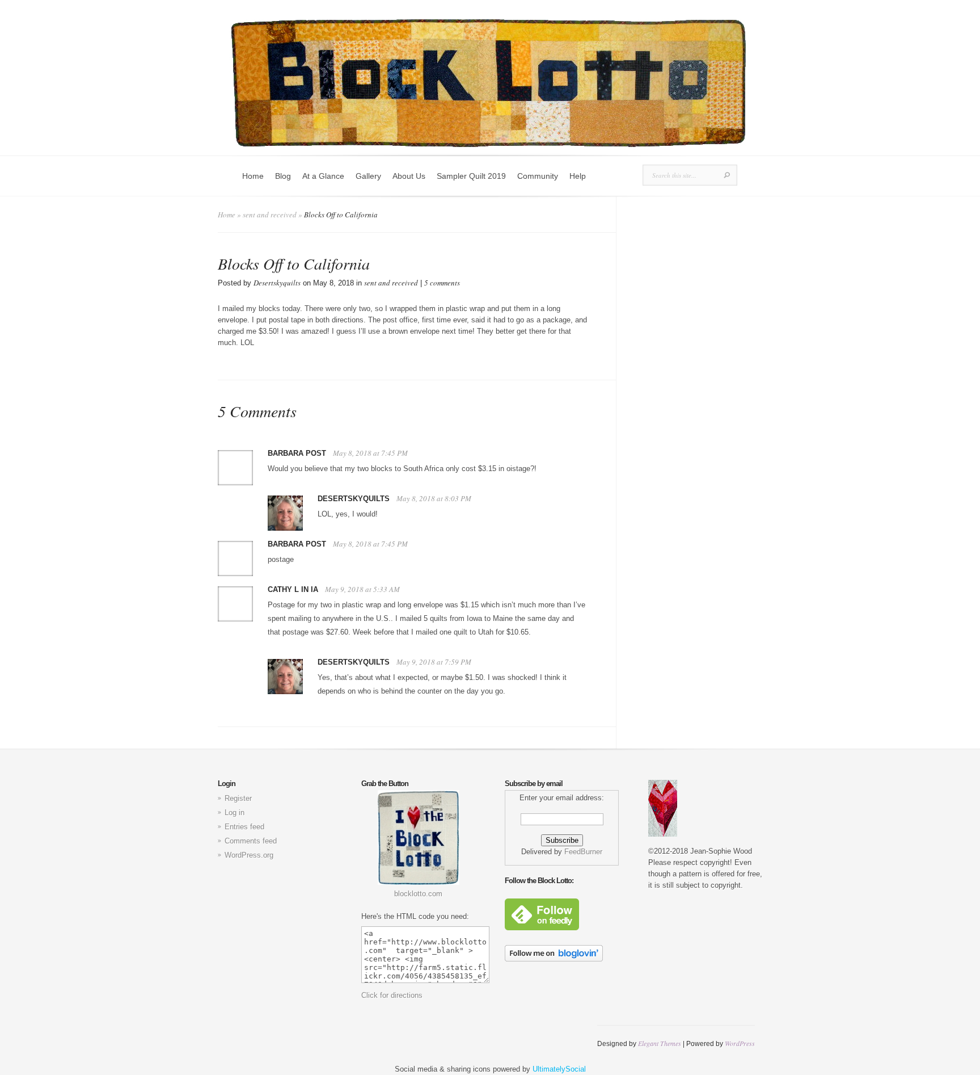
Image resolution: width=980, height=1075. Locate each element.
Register (238, 798)
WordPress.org (249, 855)
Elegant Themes (659, 1043)
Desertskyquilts (277, 283)
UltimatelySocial (559, 1069)
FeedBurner (583, 851)
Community (537, 175)
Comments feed (251, 841)
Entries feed (244, 826)
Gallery (368, 175)
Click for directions (392, 995)
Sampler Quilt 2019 (471, 175)
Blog (283, 175)
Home (253, 175)
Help (577, 175)
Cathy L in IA (293, 589)
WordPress (740, 1043)
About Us (408, 175)
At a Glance (323, 175)
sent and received (270, 214)
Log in (234, 812)
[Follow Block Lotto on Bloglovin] (554, 959)
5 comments (442, 283)
